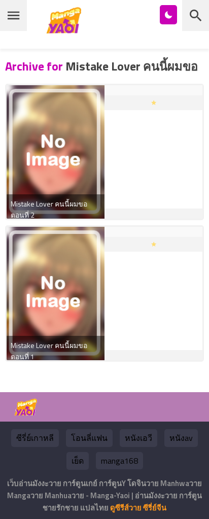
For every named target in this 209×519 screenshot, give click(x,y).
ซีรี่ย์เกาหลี (35, 438)
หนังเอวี (138, 438)
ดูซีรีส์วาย (126, 507)
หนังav (181, 438)
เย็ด (78, 461)
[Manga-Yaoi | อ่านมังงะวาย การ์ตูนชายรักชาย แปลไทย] (66, 29)
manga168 (119, 461)
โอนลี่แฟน (89, 438)
